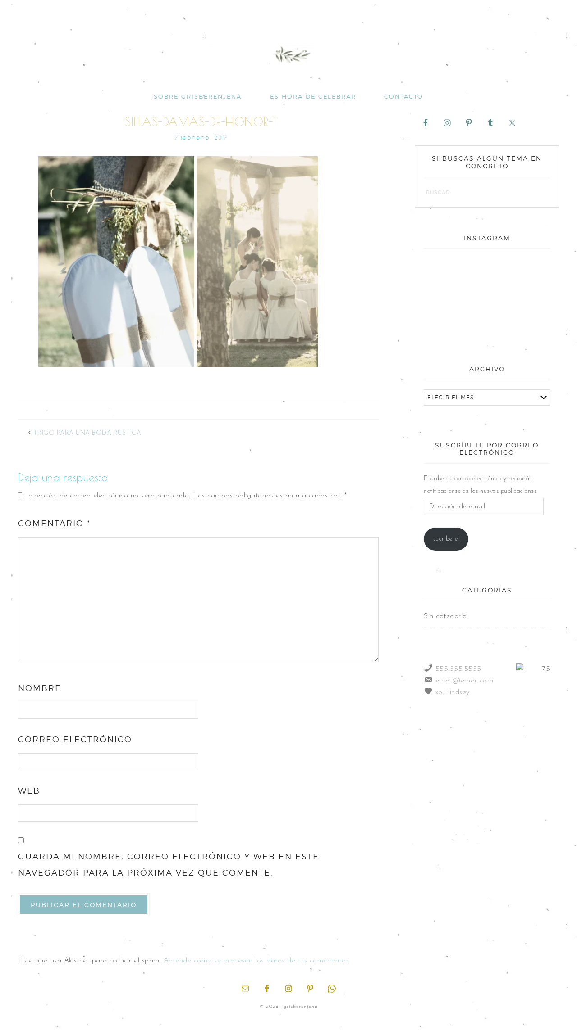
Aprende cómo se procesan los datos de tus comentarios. (257, 960)
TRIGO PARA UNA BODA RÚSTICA (87, 433)
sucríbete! (446, 539)
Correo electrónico (75, 739)
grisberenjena (288, 55)
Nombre (39, 688)
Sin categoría (445, 616)
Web (29, 790)
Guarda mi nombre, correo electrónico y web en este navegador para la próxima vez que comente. (168, 864)
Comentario (54, 523)
